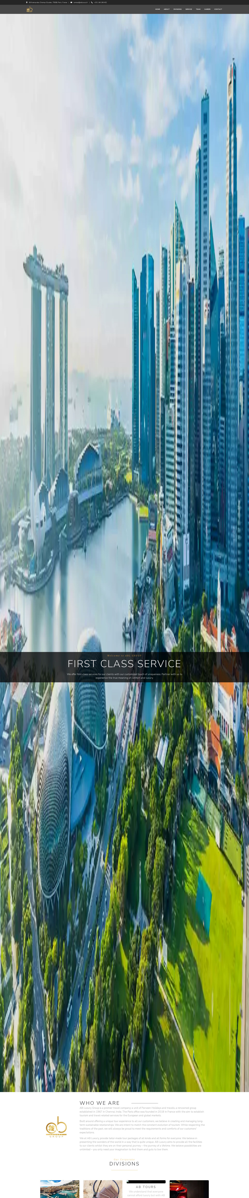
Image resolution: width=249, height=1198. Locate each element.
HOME (157, 9)
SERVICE (188, 9)
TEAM (198, 9)
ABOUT (167, 9)
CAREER (207, 9)
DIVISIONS (178, 9)
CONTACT (218, 9)
